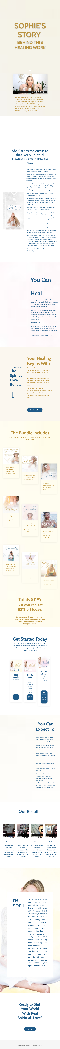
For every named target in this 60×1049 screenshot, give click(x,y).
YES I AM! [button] (30, 1029)
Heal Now (16, 697)
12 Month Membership (44, 696)
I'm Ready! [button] (34, 410)
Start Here (30, 697)
